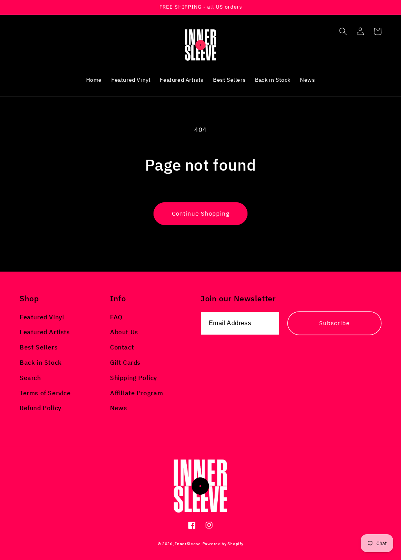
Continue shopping (200, 213)
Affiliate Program (136, 393)
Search (30, 378)
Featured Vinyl (42, 317)
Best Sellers (39, 347)
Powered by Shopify (223, 543)
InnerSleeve (188, 543)
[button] (343, 31)
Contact (122, 347)
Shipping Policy (133, 378)
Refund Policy (40, 408)
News (118, 408)
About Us (124, 332)
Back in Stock (41, 362)
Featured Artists (45, 332)
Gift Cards (125, 362)
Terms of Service (45, 393)
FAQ (116, 317)
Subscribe (334, 323)
